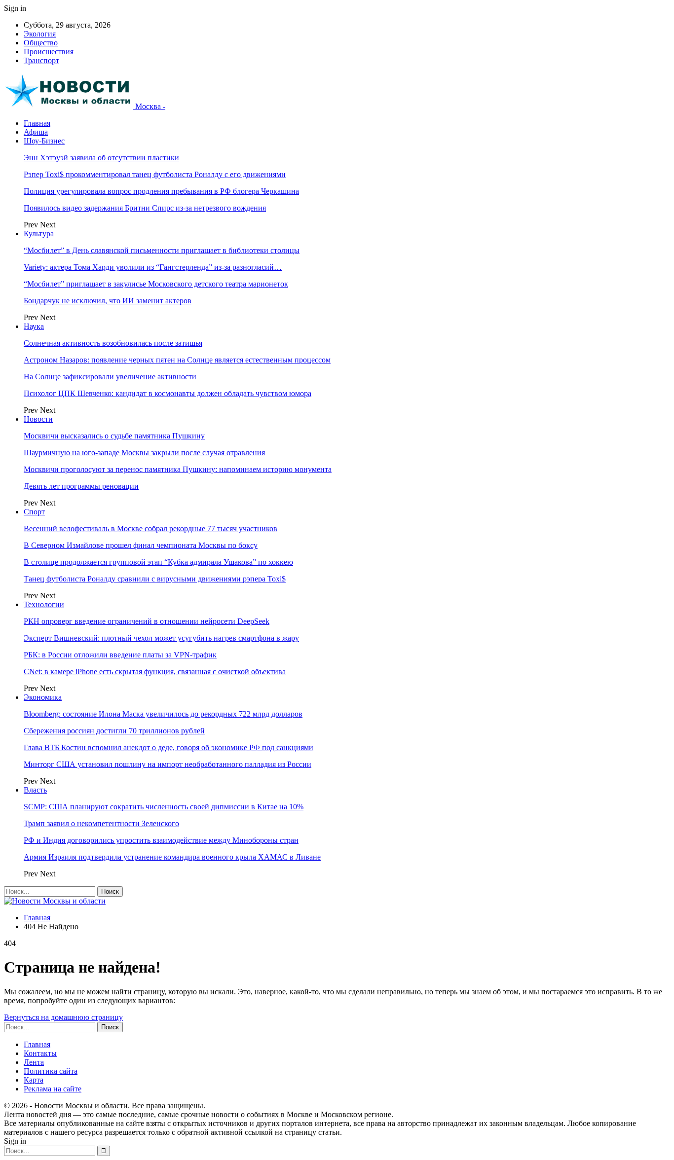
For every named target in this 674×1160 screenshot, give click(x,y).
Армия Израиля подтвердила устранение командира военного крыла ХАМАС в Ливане (172, 857)
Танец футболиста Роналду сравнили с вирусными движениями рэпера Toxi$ (155, 579)
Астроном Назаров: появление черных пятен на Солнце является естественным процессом (177, 360)
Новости (38, 419)
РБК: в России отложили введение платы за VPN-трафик (120, 655)
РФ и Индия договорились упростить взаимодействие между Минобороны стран (161, 840)
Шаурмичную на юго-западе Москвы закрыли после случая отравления (144, 452)
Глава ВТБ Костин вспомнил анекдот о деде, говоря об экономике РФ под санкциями (168, 747)
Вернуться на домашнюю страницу (63, 1017)
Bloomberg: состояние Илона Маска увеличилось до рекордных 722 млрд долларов (163, 714)
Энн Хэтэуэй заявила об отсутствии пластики (101, 157)
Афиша (36, 132)
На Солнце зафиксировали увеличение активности (110, 376)
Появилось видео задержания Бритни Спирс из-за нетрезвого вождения (145, 208)
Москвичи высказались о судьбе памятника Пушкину (114, 436)
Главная (37, 123)
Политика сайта (50, 1071)
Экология (40, 34)
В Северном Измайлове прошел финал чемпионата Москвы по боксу (141, 545)
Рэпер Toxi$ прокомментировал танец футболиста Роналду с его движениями (155, 174)
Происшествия (49, 51)
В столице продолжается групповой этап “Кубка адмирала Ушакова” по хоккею (158, 562)
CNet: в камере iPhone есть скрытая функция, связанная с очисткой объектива (155, 671)
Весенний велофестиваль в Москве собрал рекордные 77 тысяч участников (150, 528)
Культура (39, 233)
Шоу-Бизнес (44, 141)
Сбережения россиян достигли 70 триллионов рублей (114, 730)
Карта (33, 1080)
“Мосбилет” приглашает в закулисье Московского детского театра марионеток (156, 284)
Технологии (44, 604)
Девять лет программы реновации (81, 486)
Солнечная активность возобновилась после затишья (113, 343)
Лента (34, 1062)
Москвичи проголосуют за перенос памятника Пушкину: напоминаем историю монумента (178, 469)
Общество (41, 42)
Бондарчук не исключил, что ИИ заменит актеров (107, 300)
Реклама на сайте (52, 1089)
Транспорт (41, 60)
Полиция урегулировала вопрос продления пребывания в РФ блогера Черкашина (161, 191)
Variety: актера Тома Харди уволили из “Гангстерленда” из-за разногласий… (153, 267)
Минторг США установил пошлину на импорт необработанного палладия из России (167, 764)
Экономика (43, 697)
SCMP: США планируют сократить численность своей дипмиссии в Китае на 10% (163, 806)
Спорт (34, 512)
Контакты (40, 1053)
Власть (35, 790)
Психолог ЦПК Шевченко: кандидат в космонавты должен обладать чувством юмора (167, 393)
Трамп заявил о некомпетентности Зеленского (101, 823)
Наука (34, 326)
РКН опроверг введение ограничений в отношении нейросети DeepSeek (146, 621)
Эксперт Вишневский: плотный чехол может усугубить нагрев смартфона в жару (161, 638)
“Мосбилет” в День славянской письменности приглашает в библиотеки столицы (162, 250)
